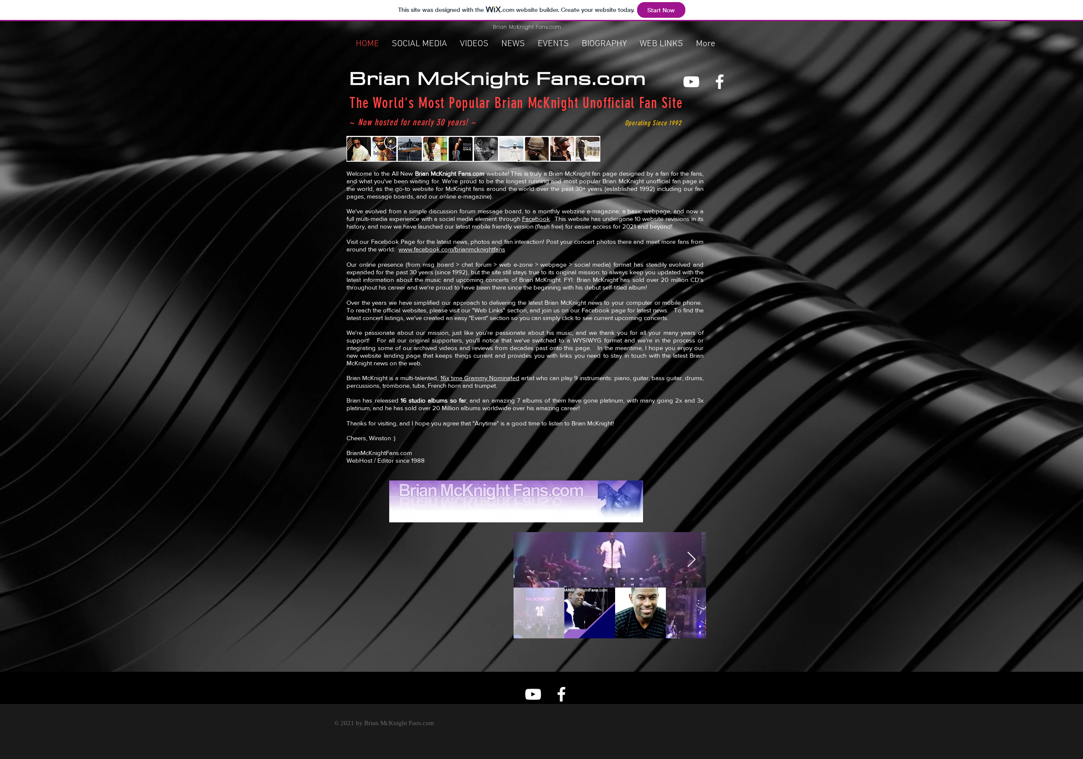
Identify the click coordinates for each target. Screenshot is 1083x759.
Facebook (536, 218)
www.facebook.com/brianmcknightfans (452, 249)
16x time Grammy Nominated (480, 377)
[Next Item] (691, 560)
